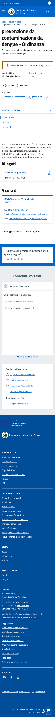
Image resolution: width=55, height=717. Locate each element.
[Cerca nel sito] (48, 11)
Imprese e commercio (11, 523)
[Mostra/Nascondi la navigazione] (3, 11)
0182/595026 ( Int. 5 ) (18, 210)
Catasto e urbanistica (11, 510)
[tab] (18, 357)
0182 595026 (23, 605)
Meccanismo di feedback (12, 640)
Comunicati (7, 555)
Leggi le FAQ (7, 623)
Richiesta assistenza (11, 636)
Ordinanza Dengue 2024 (15, 172)
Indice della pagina (11, 110)
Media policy (24, 691)
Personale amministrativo (13, 474)
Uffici (4, 483)
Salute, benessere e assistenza (15, 532)
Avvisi (4, 551)
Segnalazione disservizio (13, 631)
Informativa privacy (10, 653)
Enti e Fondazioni (9, 465)
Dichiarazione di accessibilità (15, 662)
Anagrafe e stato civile (12, 498)
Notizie (5, 560)
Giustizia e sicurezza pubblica (15, 519)
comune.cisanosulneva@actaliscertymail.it (28, 218)
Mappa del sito (38, 691)
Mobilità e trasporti (10, 528)
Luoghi (5, 579)
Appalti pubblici (8, 502)
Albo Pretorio (7, 649)
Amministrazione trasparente (15, 644)
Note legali (6, 657)
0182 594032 (21, 608)
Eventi (4, 575)
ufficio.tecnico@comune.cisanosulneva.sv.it (29, 214)
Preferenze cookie (10, 691)
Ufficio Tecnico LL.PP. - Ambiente (19, 199)
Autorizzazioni (8, 506)
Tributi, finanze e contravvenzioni (17, 536)
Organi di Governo (10, 470)
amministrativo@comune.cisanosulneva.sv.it (22, 614)
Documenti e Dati (9, 461)
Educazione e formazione (13, 515)
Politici (5, 478)
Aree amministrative (11, 457)
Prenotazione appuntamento (15, 627)
